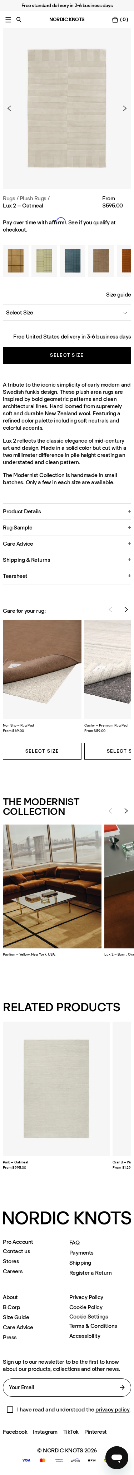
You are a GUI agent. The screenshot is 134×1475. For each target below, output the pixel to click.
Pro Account (18, 1242)
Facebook (15, 1431)
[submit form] (122, 1387)
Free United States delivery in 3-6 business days (72, 336)
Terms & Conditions (93, 1325)
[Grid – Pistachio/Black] (44, 261)
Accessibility (84, 1335)
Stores (11, 1261)
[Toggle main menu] (8, 19)
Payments (81, 1252)
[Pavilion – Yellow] (16, 261)
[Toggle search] (19, 19)
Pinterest (95, 1431)
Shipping (80, 1262)
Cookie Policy (86, 1307)
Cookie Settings (88, 1317)
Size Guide (16, 1317)
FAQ (74, 1242)
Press (10, 1337)
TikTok (71, 1431)
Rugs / (10, 198)
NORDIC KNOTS (67, 20)
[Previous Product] (12, 108)
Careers (13, 1271)
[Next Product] (122, 108)
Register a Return (90, 1272)
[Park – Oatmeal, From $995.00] (56, 1089)
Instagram (45, 1431)
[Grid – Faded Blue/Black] (73, 261)
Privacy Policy (86, 1297)
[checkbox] (10, 1409)
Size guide (118, 294)
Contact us (16, 1251)
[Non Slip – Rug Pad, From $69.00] (42, 669)
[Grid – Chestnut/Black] (101, 261)
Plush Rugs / (35, 198)
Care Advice (18, 1327)
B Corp (11, 1307)
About (10, 1297)
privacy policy (112, 1409)
